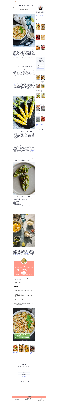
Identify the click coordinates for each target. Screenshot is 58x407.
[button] (23, 271)
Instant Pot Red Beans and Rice (38, 90)
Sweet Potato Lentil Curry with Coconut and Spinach (38, 82)
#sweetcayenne (28, 270)
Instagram (19, 55)
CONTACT (29, 1)
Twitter (16, 55)
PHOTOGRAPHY (33, 1)
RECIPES (25, 1)
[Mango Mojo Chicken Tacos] (43, 95)
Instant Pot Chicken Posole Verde (38, 100)
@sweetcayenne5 (23, 270)
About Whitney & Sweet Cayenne (40, 15)
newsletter (26, 253)
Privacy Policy (17, 399)
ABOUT (22, 1)
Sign (25, 399)
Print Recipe (26, 9)
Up (26, 399)
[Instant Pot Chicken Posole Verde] (38, 95)
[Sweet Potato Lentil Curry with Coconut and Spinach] (38, 77)
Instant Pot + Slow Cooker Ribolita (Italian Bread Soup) (42, 82)
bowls (24, 205)
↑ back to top (29, 396)
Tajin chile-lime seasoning (17, 84)
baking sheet (16, 139)
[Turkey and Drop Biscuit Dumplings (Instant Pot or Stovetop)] (43, 86)
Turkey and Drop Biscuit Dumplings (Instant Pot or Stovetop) (43, 90)
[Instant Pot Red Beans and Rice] (38, 86)
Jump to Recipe (22, 9)
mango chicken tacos (18, 205)
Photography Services (40, 400)
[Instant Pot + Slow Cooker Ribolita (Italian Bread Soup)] (43, 77)
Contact (41, 399)
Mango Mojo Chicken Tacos (42, 99)
